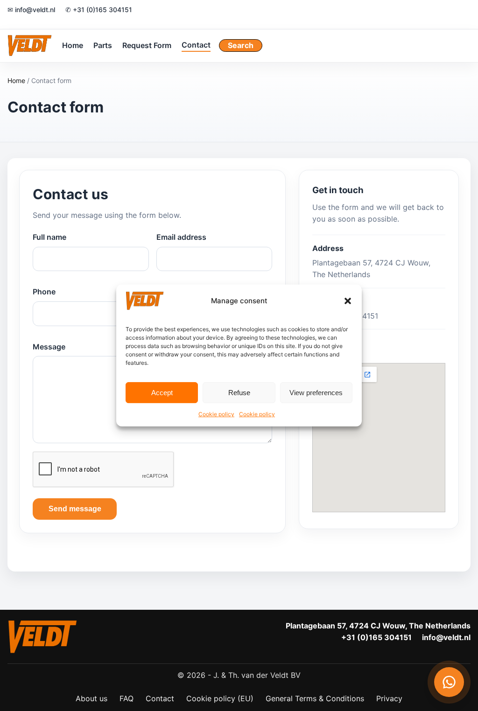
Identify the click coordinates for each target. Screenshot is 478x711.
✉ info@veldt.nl (31, 10)
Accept (162, 393)
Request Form (146, 45)
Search (240, 45)
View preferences (316, 393)
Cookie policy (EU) (219, 698)
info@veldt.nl (446, 637)
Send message (75, 509)
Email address (181, 237)
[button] (347, 301)
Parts (102, 45)
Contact (196, 44)
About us (91, 698)
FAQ (127, 698)
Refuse (239, 393)
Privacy (389, 698)
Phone (44, 291)
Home (72, 45)
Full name (49, 237)
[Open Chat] (449, 682)
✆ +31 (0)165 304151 (98, 10)
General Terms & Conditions (315, 698)
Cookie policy (216, 414)
